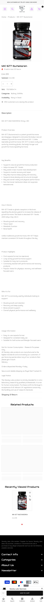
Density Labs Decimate (18, 589)
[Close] (42, 588)
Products (11, 17)
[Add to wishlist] (3, 593)
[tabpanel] (22, 506)
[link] (11, 437)
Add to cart (24, 593)
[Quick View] (30, 496)
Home (4, 17)
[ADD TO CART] (30, 499)
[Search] (12, 9)
